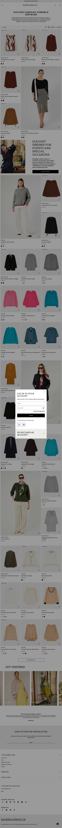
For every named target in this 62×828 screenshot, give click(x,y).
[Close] (44, 392)
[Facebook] (24, 424)
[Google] (19, 424)
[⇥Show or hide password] (43, 408)
